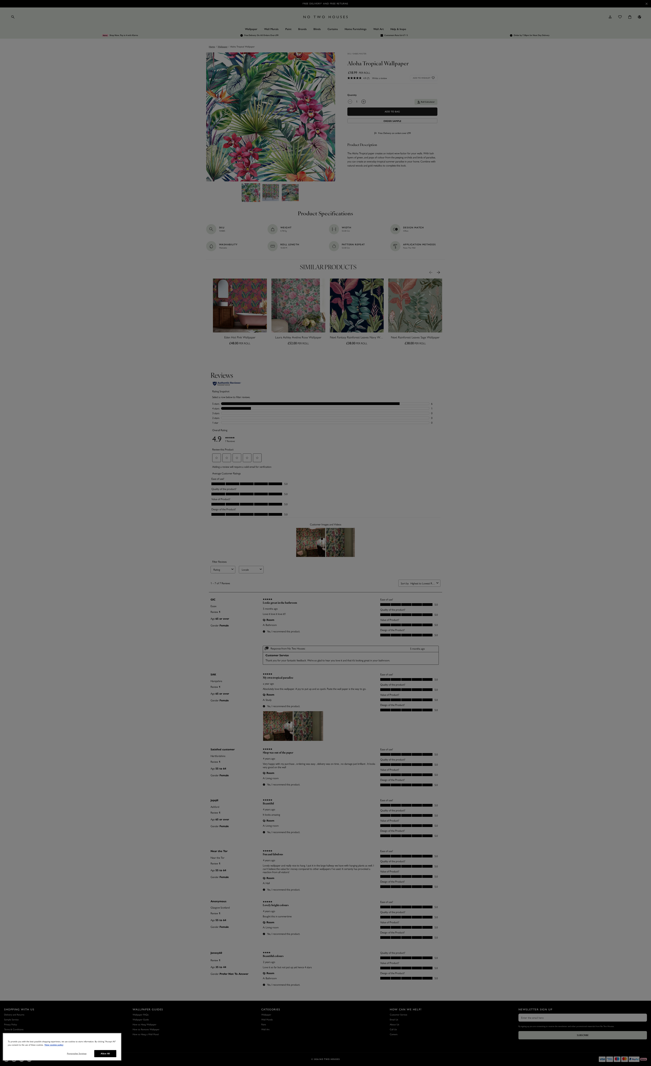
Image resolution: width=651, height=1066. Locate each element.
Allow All (105, 1053)
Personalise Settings (77, 1053)
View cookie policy (53, 1045)
